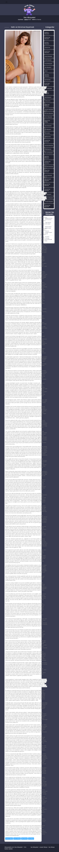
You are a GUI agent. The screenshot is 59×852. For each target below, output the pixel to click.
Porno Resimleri (48, 175)
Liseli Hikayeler (48, 97)
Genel (46, 71)
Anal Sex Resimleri (49, 145)
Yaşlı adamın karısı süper (48, 223)
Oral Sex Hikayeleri (49, 109)
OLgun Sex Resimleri (47, 171)
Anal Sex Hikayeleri (47, 43)
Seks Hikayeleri (48, 125)
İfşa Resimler (48, 79)
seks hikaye (24, 838)
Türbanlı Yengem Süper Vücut (48, 232)
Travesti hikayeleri (49, 201)
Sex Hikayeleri (48, 129)
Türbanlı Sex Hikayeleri (47, 206)
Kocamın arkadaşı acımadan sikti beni (48, 238)
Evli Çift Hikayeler (48, 63)
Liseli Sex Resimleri (49, 166)
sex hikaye (31, 838)
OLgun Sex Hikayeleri (47, 105)
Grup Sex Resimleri (47, 157)
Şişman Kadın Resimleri (48, 179)
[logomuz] (29, 10)
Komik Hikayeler (48, 88)
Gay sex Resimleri (49, 152)
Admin (26, 19)
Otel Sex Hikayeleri (49, 113)
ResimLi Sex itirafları (47, 121)
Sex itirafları (47, 133)
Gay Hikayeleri (48, 67)
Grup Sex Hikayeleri (47, 75)
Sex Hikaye (52, 847)
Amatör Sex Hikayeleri (47, 38)
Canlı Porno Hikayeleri (47, 52)
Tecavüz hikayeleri (49, 198)
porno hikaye (17, 838)
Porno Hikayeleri (48, 117)
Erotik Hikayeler (48, 60)
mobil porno (47, 100)
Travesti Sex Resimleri (47, 184)
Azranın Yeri (47, 47)
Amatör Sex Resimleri (47, 141)
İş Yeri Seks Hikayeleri (47, 84)
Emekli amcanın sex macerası (48, 219)
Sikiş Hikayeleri (48, 194)
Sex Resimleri (48, 136)
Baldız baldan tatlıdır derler (48, 227)
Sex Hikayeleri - (35, 847)
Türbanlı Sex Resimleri (47, 190)
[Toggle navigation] (6, 2)
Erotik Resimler (48, 149)
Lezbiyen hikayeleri (47, 93)
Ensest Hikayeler (48, 56)
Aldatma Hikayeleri (47, 33)
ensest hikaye (9, 838)
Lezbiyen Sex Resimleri (48, 162)
